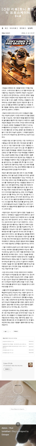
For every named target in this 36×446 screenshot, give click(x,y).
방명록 (30, 28)
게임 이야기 (6, 33)
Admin (4, 428)
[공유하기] (8, 331)
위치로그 (23, 28)
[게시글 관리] (10, 331)
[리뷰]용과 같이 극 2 (7, 352)
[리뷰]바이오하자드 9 (7, 341)
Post (11, 428)
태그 (6, 28)
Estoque (5, 435)
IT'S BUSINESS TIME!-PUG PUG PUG (12, 365)
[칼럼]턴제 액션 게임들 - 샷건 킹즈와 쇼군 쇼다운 (14, 344)
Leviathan (6, 431)
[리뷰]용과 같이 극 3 (7, 350)
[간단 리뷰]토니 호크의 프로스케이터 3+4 (18, 13)
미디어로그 (14, 28)
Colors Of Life (7, 363)
